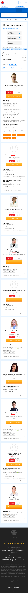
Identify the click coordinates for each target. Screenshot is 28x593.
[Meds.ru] (14, 534)
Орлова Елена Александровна (14, 154)
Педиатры (13, 549)
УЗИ (20, 559)
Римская (15, 103)
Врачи (18, 10)
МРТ (16, 559)
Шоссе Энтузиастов (12, 514)
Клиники (13, 10)
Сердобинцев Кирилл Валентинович (14, 250)
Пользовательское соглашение (20, 588)
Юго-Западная (6, 115)
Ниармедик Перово (8, 511)
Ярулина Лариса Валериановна (14, 209)
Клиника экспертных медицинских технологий (12, 181)
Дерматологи (14, 552)
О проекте (9, 587)
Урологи (4, 550)
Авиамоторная (6, 49)
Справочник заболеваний (7, 559)
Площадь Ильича (7, 103)
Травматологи (11, 550)
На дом (24, 67)
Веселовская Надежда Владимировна (14, 454)
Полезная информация (6, 588)
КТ (23, 559)
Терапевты (20, 549)
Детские (15, 67)
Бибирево (12, 184)
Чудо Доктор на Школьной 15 (10, 124)
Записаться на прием (14, 96)
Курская (25, 49)
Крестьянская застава (16, 49)
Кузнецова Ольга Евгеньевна (14, 331)
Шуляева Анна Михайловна (14, 85)
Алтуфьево (6, 184)
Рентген (14, 560)
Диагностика (5, 10)
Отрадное (18, 184)
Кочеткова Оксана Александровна (14, 374)
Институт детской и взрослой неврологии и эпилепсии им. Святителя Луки (14, 112)
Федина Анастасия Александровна (14, 290)
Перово (5, 514)
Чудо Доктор (6, 100)
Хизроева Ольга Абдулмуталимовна (14, 498)
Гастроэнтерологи (20, 550)
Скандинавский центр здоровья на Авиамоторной (12, 345)
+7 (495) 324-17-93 (12, 2)
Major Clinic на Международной (11, 386)
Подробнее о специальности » (10, 28)
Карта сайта (16, 587)
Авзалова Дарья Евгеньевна (14, 413)
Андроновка (14, 348)
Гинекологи (6, 549)
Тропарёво (13, 115)
